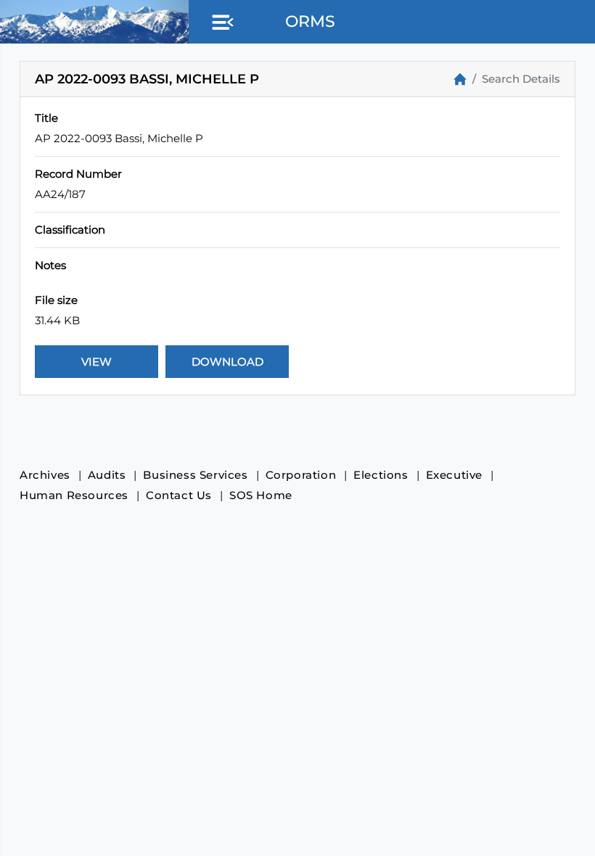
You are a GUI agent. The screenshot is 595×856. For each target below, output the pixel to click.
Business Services (195, 475)
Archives (45, 475)
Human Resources (74, 495)
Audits (107, 475)
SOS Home (260, 495)
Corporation (301, 475)
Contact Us (179, 495)
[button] (220, 23)
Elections (380, 475)
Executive (454, 475)
